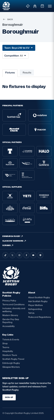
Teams (5, 347)
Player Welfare (35, 305)
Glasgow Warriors (11, 366)
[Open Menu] (50, 6)
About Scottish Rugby (39, 297)
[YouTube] (33, 255)
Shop (5, 343)
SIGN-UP (9, 397)
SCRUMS (6, 245)
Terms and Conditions (13, 304)
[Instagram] (19, 255)
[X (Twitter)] (12, 255)
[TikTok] (5, 255)
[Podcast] (40, 255)
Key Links (7, 334)
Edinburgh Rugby (11, 363)
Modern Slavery (10, 315)
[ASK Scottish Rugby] (11, 284)
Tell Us (31, 313)
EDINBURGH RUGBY (11, 236)
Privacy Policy (9, 300)
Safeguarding (35, 309)
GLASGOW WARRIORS (12, 241)
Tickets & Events (10, 339)
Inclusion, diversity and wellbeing (13, 310)
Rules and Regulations (39, 317)
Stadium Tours (9, 355)
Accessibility (8, 326)
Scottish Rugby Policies (11, 294)
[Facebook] (26, 255)
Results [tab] (27, 72)
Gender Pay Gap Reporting (10, 321)
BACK (10, 19)
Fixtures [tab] (10, 72)
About (31, 292)
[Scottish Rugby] (6, 6)
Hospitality (7, 351)
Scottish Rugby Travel (13, 359)
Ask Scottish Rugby (38, 301)
